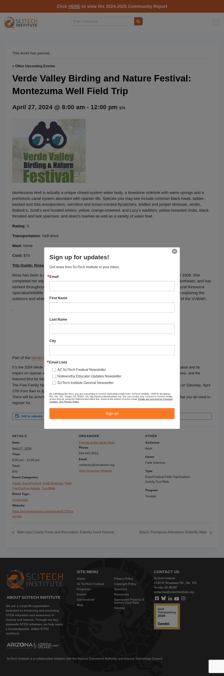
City (52, 340)
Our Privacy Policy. (69, 401)
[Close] (174, 251)
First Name (58, 298)
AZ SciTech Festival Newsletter (81, 369)
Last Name (58, 319)
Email (54, 276)
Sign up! (112, 413)
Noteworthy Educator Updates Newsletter (89, 376)
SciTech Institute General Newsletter (85, 382)
